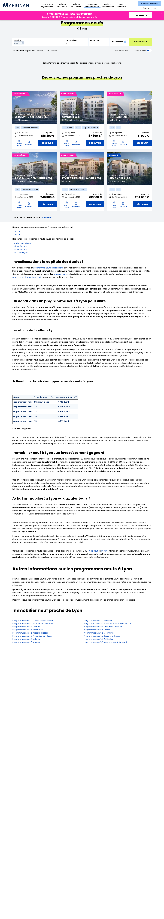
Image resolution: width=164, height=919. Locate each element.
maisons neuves (61, 274)
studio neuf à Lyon (22, 243)
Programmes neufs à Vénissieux (98, 620)
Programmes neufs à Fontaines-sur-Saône (32, 623)
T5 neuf (104, 551)
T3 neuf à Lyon (20, 249)
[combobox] (38, 42)
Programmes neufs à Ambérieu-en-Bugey (32, 636)
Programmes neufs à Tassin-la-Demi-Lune (32, 620)
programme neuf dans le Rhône (48, 267)
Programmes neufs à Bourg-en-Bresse (101, 636)
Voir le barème (46, 217)
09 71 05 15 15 (150, 8)
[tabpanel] (34, 107)
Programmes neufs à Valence (26, 639)
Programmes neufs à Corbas (26, 626)
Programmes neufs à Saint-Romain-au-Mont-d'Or (107, 623)
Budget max (95, 40)
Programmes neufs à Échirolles (98, 639)
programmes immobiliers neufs (27, 277)
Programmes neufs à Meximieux (98, 633)
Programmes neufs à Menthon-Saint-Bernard (105, 642)
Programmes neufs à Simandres (27, 629)
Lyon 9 (17, 234)
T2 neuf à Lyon (20, 246)
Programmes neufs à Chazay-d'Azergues (102, 626)
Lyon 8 (17, 231)
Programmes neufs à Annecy (26, 642)
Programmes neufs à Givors (96, 629)
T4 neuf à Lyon (20, 252)
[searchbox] (25, 43)
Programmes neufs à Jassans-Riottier (30, 633)
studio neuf (93, 551)
